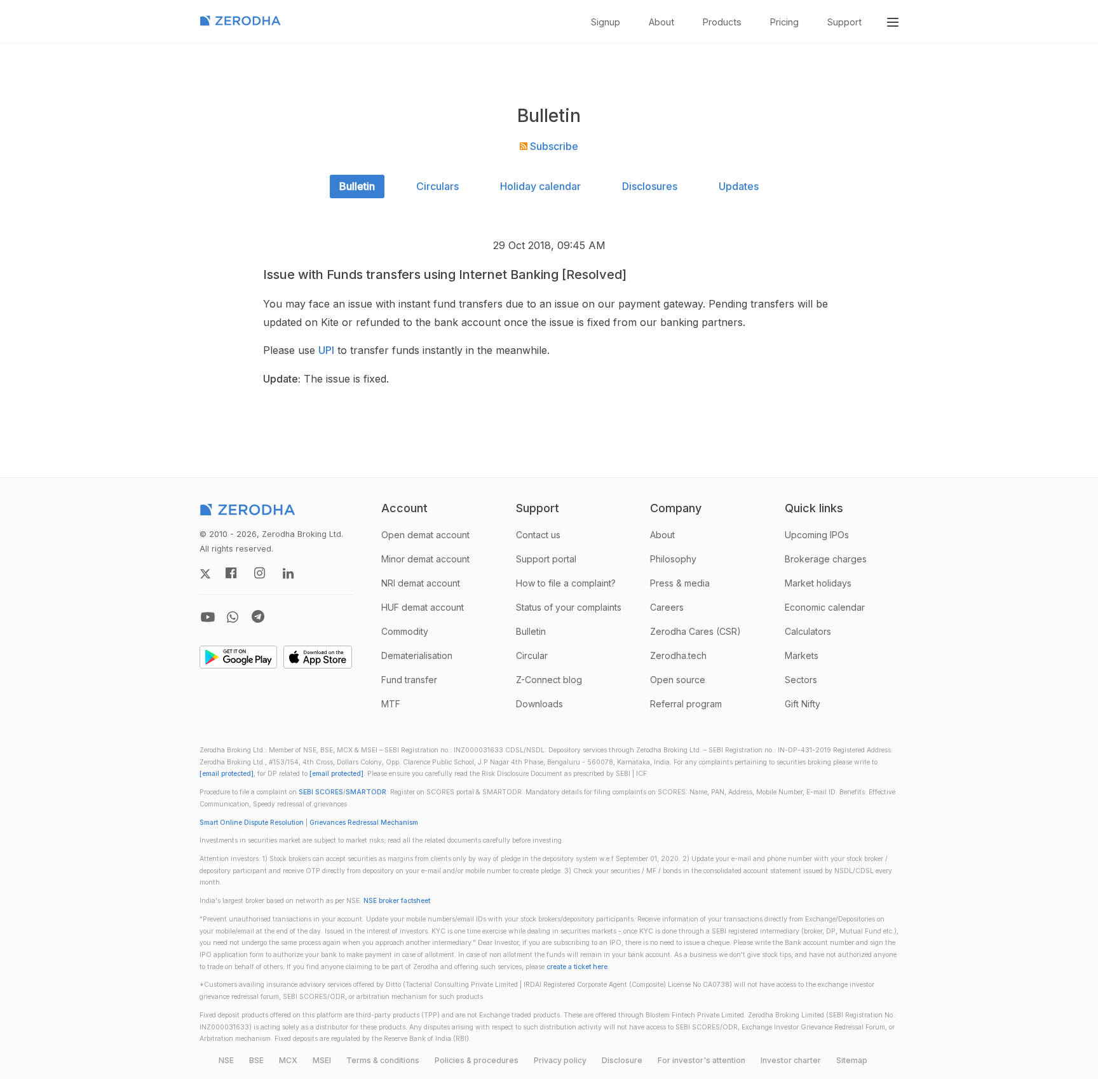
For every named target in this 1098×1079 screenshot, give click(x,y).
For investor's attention (701, 1060)
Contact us (538, 534)
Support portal (546, 558)
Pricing (784, 22)
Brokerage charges (826, 558)
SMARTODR (366, 792)
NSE (226, 1060)
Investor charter (791, 1060)
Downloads (539, 703)
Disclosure (622, 1060)
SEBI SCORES (321, 792)
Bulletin (357, 186)
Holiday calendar (540, 186)
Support (844, 22)
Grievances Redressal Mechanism (363, 822)
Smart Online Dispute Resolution (252, 822)
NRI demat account (420, 583)
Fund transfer (409, 679)
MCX (288, 1060)
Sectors (801, 679)
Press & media (680, 583)
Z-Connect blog (549, 679)
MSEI (322, 1060)
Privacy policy (560, 1060)
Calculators (808, 631)
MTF (390, 703)
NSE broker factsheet (396, 901)
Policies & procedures (476, 1060)
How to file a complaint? (566, 583)
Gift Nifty (802, 703)
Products (722, 22)
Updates (739, 186)
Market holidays (818, 583)
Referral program (686, 703)
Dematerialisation (416, 655)
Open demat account (425, 534)
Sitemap (851, 1060)
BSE (256, 1060)
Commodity (404, 631)
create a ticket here (576, 967)
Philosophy (673, 558)
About (661, 22)
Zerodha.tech (678, 655)
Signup (605, 22)
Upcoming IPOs (817, 534)
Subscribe (552, 146)
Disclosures (649, 186)
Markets (801, 655)
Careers (667, 607)
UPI (326, 350)
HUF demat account (422, 607)
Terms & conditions (382, 1060)
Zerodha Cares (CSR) (695, 631)
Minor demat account (425, 558)
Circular (532, 655)
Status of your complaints (568, 607)
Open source (677, 679)
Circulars (437, 186)
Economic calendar (825, 607)
